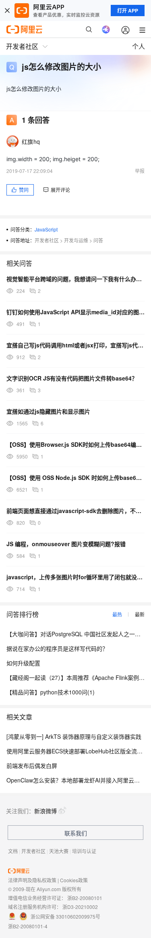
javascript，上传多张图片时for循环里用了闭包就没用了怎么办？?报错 (75, 577)
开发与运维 (76, 240)
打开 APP (127, 10)
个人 (138, 46)
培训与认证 (84, 851)
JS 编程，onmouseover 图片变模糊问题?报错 (66, 544)
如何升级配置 (23, 663)
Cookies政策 (74, 880)
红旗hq (31, 141)
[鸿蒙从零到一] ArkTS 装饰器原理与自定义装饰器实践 (73, 736)
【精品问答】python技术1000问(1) (50, 692)
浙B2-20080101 (84, 897)
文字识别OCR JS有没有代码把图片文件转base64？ (71, 378)
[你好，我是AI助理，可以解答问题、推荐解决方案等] (105, 29)
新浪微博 (45, 811)
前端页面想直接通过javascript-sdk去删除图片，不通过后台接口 (75, 511)
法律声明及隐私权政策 (32, 880)
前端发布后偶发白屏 (31, 765)
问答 (98, 240)
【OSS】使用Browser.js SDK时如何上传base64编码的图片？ (75, 444)
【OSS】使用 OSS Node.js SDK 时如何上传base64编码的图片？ (75, 477)
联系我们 (75, 833)
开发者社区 (47, 240)
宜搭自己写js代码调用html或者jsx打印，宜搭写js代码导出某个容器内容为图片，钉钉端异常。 (75, 345)
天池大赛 (58, 851)
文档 (13, 851)
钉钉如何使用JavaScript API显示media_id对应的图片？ (75, 312)
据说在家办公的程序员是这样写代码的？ (57, 648)
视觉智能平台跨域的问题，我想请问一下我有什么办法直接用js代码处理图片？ (75, 279)
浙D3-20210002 (80, 906)
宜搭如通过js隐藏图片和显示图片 (48, 411)
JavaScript (46, 229)
